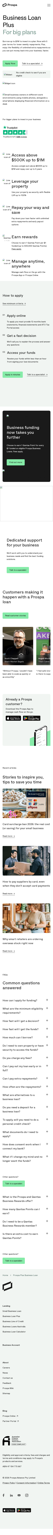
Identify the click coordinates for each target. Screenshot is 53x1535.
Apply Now (10, 63)
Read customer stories (15, 615)
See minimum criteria (13, 303)
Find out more (15, 462)
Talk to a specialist (31, 63)
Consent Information (26, 1483)
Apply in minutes (12, 374)
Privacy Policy (9, 1483)
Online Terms (44, 1483)
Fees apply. (16, 249)
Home (5, 1275)
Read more (7, 836)
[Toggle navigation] (47, 5)
